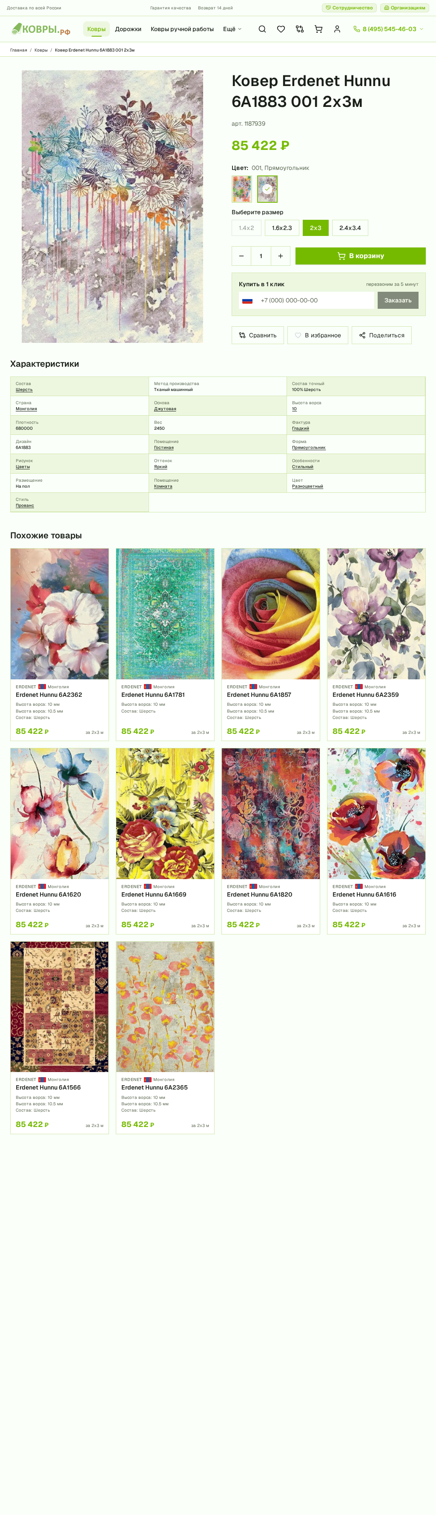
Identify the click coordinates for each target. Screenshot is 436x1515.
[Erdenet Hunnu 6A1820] (271, 841)
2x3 (315, 228)
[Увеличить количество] (280, 256)
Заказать (398, 300)
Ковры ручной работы (182, 29)
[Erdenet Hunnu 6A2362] (60, 645)
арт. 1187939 (248, 123)
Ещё (229, 29)
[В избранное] (99, 558)
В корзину (366, 255)
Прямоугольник (309, 447)
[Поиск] (262, 29)
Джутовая (165, 408)
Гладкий (300, 428)
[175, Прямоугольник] (242, 189)
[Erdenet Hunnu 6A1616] (376, 841)
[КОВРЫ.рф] (41, 29)
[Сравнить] (99, 572)
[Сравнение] (299, 29)
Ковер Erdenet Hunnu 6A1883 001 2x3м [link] (95, 50)
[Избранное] (281, 29)
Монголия (26, 408)
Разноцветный (307, 486)
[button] (112, 206)
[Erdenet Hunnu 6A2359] (376, 645)
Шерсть (24, 389)
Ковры (96, 29)
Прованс (25, 505)
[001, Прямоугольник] (267, 189)
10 (294, 408)
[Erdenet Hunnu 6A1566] (60, 1038)
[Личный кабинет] (337, 29)
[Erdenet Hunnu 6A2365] (165, 1038)
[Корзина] (318, 29)
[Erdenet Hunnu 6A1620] (60, 841)
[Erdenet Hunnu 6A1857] (271, 645)
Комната (163, 486)
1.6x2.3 (282, 228)
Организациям (408, 8)
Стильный (302, 466)
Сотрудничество (353, 8)
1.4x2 (246, 228)
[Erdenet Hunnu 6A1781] (165, 645)
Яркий (160, 466)
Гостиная (164, 447)
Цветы (23, 466)
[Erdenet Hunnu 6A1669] (165, 841)
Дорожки (128, 29)
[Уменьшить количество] (241, 256)
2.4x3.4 (350, 228)
